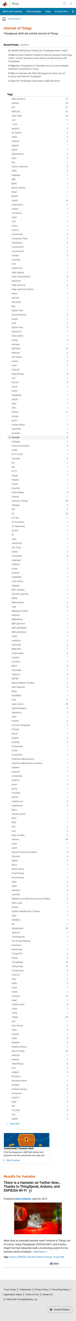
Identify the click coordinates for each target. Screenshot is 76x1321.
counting (40, 259)
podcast (40, 742)
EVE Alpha (40, 357)
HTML (40, 450)
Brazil (40, 192)
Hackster (40, 433)
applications (40, 154)
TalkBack (40, 920)
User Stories (40, 1025)
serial (40, 843)
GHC (40, 408)
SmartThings (40, 873)
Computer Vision (40, 238)
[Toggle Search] (65, 3)
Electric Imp (40, 327)
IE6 (40, 463)
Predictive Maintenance (40, 759)
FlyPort (40, 382)
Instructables (40, 492)
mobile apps (40, 653)
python (40, 797)
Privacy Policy (41, 1289)
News (40, 691)
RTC (40, 827)
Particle (40, 721)
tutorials (40, 996)
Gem (40, 403)
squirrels (40, 894)
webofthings (40, 1064)
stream (40, 907)
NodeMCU (40, 695)
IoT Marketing (40, 526)
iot (40, 513)
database (40, 281)
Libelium (40, 564)
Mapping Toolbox (40, 611)
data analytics (40, 99)
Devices (40, 298)
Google (40, 416)
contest (40, 255)
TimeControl (40, 970)
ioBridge (40, 505)
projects (40, 780)
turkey (40, 992)
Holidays (40, 441)
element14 (40, 331)
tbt (40, 924)
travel (40, 987)
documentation (40, 314)
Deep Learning (40, 285)
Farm (40, 365)
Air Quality (40, 133)
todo (40, 979)
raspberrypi (40, 805)
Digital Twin (40, 310)
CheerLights (40, 204)
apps (40, 158)
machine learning (40, 594)
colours (40, 230)
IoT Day (40, 518)
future (40, 391)
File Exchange (33, 11)
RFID (40, 822)
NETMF (40, 678)
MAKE (40, 598)
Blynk (40, 183)
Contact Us (47, 1294)
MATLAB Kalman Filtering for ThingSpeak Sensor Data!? (41, 50)
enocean (40, 344)
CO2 (40, 221)
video (40, 1030)
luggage (40, 585)
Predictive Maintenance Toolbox (40, 763)
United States (61, 1309)
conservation (40, 251)
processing (40, 776)
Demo (40, 293)
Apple (40, 149)
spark (40, 886)
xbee (40, 1102)
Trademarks (25, 1289)
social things (40, 877)
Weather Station (40, 1047)
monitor (40, 657)
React (40, 810)
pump (40, 788)
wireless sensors (40, 1089)
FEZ (40, 378)
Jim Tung (40, 547)
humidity (40, 458)
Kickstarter (40, 556)
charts (40, 200)
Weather (40, 1042)
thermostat (40, 949)
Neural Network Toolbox (40, 683)
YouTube (40, 1110)
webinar (40, 1059)
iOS (40, 509)
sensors (40, 839)
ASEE (40, 171)
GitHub (40, 412)
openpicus (40, 712)
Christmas (40, 213)
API (40, 107)
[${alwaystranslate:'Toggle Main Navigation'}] (71, 3)
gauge (40, 399)
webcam (40, 1055)
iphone (40, 530)
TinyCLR (40, 975)
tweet (40, 1000)
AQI (40, 162)
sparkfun (40, 890)
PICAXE (40, 729)
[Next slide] (69, 11)
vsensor (40, 1034)
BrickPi (40, 196)
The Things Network (40, 941)
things (40, 958)
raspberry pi (40, 801)
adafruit (40, 128)
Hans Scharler (23, 1198)
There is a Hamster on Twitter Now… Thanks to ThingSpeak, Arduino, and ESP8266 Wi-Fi (32, 1186)
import (40, 484)
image (40, 475)
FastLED (40, 370)
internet (40, 496)
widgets (40, 1072)
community (40, 234)
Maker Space (40, 602)
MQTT (40, 666)
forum (40, 386)
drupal (40, 319)
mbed (40, 636)
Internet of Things (18, 28)
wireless (40, 1085)
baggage (40, 175)
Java (40, 539)
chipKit (40, 209)
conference (40, 243)
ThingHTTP (40, 953)
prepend (40, 767)
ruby (40, 831)
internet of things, (44, 1257)
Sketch (40, 860)
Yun (40, 1114)
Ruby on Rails (40, 835)
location (40, 573)
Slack (40, 865)
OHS (40, 700)
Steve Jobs (40, 903)
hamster (40, 437)
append (40, 145)
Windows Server (40, 1080)
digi (40, 306)
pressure (40, 772)
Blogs (15, 3)
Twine (40, 1013)
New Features (40, 687)
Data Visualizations (40, 276)
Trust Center (10, 1289)
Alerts (40, 137)
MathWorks (40, 619)
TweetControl (40, 1004)
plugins (40, 738)
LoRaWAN (40, 577)
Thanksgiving (40, 937)
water (40, 1038)
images (40, 480)
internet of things (40, 501)
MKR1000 (40, 649)
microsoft (40, 645)
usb (40, 1021)
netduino (40, 674)
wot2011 (40, 1097)
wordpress (40, 1093)
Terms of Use (32, 1294)
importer (40, 488)
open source (40, 704)
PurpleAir (40, 793)
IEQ (40, 467)
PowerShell (40, 755)
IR (40, 535)
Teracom (40, 932)
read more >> (40, 1251)
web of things (40, 1051)
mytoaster (40, 670)
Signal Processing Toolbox (40, 852)
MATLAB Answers (12, 11)
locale (40, 568)
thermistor (40, 945)
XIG (40, 1106)
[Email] (54, 1263)
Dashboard (40, 268)
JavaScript (40, 543)
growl (40, 420)
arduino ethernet (40, 166)
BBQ (40, 179)
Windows (40, 1076)
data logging (40, 272)
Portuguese (40, 746)
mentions (40, 640)
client (40, 217)
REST (40, 818)
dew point (40, 302)
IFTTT (40, 471)
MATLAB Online (40, 632)
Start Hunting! (13, 1160)
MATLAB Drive (40, 623)
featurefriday (40, 374)
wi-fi (40, 1068)
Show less (14, 1123)
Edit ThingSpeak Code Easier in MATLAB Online (37, 81)
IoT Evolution (40, 522)
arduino (40, 103)
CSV (40, 264)
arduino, (13, 1257)
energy (40, 340)
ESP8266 (40, 348)
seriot (40, 848)
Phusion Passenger (40, 725)
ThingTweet (40, 966)
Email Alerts (40, 336)
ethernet (40, 353)
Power (40, 750)
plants (40, 733)
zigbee (40, 1119)
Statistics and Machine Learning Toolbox (40, 898)
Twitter (40, 1017)
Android (40, 141)
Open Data (40, 116)
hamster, (31, 1257)
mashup (40, 615)
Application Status (13, 1294)
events (40, 361)
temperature (40, 928)
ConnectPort (40, 247)
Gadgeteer (40, 395)
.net (40, 120)
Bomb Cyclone (40, 188)
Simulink (40, 856)
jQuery (40, 551)
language (40, 560)
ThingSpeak (40, 962)
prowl (40, 784)
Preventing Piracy (60, 1289)
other (40, 717)
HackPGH (40, 429)
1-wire (40, 124)
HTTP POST (40, 454)
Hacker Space (40, 425)
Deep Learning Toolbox (40, 289)
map (40, 606)
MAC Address (40, 590)
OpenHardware (40, 708)
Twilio (40, 1009)
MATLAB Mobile (40, 628)
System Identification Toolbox (40, 911)
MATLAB (40, 111)
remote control (40, 814)
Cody (48, 11)
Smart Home (40, 869)
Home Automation (40, 446)
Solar (40, 882)
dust (40, 323)
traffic (40, 983)
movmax (40, 661)
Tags (40, 915)
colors (40, 226)
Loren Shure (40, 581)
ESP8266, (22, 1257)
